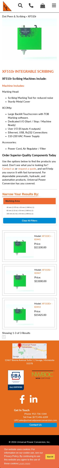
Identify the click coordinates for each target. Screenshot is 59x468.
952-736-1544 (39, 414)
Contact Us (36, 425)
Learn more (24, 463)
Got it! (50, 457)
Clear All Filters (29, 220)
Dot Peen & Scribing (13, 16)
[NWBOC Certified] (43, 376)
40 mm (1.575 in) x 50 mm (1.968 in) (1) (20, 207)
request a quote (27, 169)
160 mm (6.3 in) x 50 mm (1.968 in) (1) (20, 214)
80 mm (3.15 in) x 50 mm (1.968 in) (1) (20, 210)
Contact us (8, 169)
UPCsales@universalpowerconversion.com (35, 420)
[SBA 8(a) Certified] (15, 380)
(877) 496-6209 (40, 417)
